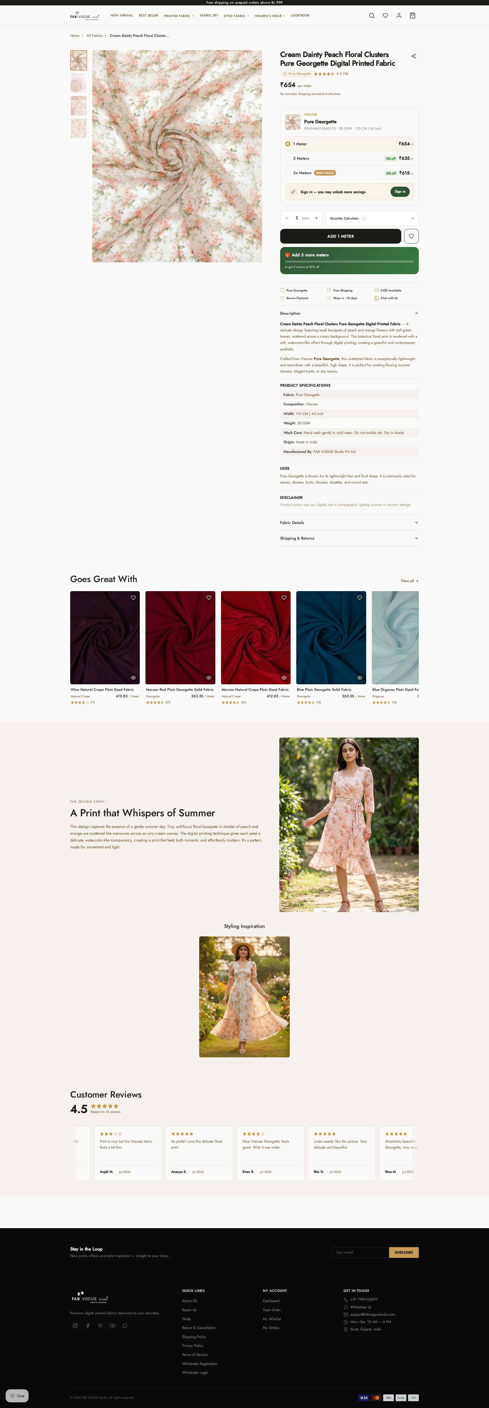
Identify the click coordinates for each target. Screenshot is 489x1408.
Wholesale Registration (199, 1363)
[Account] (399, 15)
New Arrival (122, 15)
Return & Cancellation (199, 1327)
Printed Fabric (177, 16)
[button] (364, 218)
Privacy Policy (192, 1345)
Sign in (400, 191)
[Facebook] (88, 1325)
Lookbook (300, 15)
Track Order (272, 1310)
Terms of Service (195, 1354)
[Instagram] (75, 1325)
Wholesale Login (195, 1372)
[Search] (372, 15)
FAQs (186, 1319)
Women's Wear (268, 16)
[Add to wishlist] (411, 236)
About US (189, 1300)
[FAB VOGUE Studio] (84, 15)
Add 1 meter (340, 236)
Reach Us (189, 1310)
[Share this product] (413, 56)
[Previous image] (101, 156)
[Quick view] (133, 678)
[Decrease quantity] (286, 218)
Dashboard (271, 1300)
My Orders (271, 1327)
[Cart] (412, 15)
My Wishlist (272, 1319)
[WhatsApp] (125, 1325)
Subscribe (404, 1252)
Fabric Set (209, 15)
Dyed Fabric (234, 16)
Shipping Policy (194, 1336)
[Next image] (253, 156)
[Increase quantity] (316, 218)
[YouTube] (113, 1325)
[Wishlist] (385, 15)
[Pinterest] (100, 1325)
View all (407, 580)
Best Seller (148, 15)
